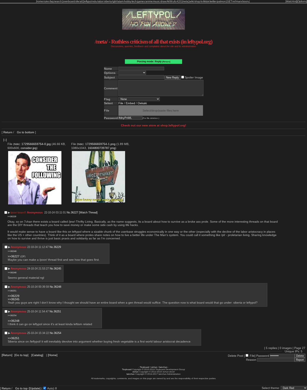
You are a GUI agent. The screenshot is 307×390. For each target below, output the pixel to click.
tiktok (206, 1)
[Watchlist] (291, 1)
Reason (251, 359)
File (120, 103)
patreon (221, 1)
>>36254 (12, 315)
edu (95, 1)
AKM (169, 1)
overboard (69, 1)
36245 (57, 268)
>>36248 (12, 251)
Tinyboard (144, 367)
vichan (154, 367)
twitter (213, 1)
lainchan (163, 367)
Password (262, 355)
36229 (57, 247)
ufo (174, 1)
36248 (57, 286)
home (40, 1)
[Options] (302, 1)
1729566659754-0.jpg (36, 144)
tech (134, 1)
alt (81, 1)
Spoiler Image (194, 77)
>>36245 (13, 299)
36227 (74, 212)
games (141, 1)
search (58, 1)
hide (16, 144)
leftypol (88, 1)
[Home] (52, 355)
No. (69, 212)
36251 (57, 311)
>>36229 (12, 216)
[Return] (166, 61)
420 (179, 1)
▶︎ (9, 212)
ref (234, 1)
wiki (191, 1)
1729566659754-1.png (100, 144)
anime (149, 1)
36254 (57, 333)
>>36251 (12, 291)
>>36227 (13, 256)
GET (229, 1)
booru (245, 1)
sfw (77, 1)
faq (51, 1)
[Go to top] (21, 355)
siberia (108, 1)
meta (185, 1)
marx (239, 1)
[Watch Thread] (88, 212)
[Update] (35, 388)
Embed (130, 103)
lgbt (114, 1)
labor (100, 1)
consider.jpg (29, 148)
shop (197, 1)
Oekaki (142, 103)
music (156, 1)
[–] (5, 139)
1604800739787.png (101, 148)
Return (7, 132)
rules (46, 1)
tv (202, 1)
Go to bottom (25, 132)
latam (120, 1)
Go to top (21, 388)
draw (163, 1)
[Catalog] (37, 355)
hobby (127, 1)
